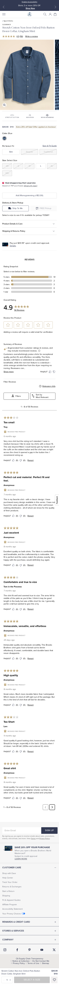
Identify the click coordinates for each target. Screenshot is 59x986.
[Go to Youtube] (41, 949)
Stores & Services (13, 930)
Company (7, 939)
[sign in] (50, 14)
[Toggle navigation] (3, 14)
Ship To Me (17, 208)
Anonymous (9, 485)
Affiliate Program (9, 904)
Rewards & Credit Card (16, 921)
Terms (33, 839)
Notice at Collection (21, 961)
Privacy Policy (44, 839)
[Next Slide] (55, 7)
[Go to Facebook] (17, 949)
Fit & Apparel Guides (11, 900)
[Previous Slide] (3, 7)
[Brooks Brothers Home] (29, 14)
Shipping (6, 895)
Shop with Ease (9, 873)
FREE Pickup (45, 208)
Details (13, 246)
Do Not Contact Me (40, 961)
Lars (5, 726)
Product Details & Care (12, 223)
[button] (45, 14)
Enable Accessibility (29, 2)
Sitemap (45, 963)
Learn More (21, 859)
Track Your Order (9, 882)
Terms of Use (33, 963)
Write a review (31, 36)
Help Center (7, 878)
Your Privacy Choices (11, 913)
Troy (5, 427)
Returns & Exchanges (11, 886)
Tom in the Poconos (13, 586)
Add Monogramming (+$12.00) (29, 195)
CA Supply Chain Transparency (29, 959)
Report (30, 460)
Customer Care (11, 867)
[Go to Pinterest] (29, 949)
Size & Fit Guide (50, 146)
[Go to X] (54, 949)
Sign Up (49, 830)
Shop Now (30, 8)
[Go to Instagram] (4, 949)
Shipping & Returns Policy (13, 231)
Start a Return (8, 891)
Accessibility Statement (12, 909)
